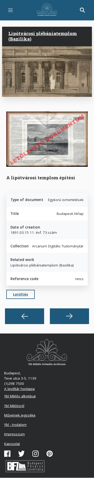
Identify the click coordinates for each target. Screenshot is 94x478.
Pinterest (49, 453)
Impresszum (14, 434)
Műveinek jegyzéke (20, 415)
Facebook (7, 453)
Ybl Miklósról (14, 405)
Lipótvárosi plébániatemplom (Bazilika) (42, 36)
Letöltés (20, 294)
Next (69, 316)
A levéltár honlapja (19, 388)
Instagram (35, 453)
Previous (24, 316)
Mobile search (82, 10)
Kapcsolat (12, 443)
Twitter (21, 453)
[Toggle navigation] (10, 10)
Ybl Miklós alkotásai (20, 396)
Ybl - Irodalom (15, 424)
